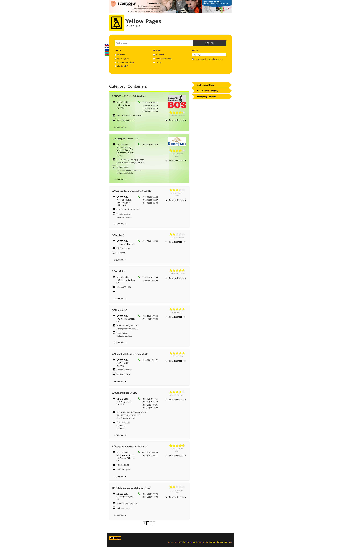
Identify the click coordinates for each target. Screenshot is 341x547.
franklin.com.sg (123, 374)
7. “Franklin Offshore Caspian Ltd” (130, 354)
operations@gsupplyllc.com (129, 415)
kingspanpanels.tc (125, 173)
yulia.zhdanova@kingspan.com (130, 162)
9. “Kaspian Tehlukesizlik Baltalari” (130, 446)
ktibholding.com (124, 469)
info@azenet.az (123, 248)
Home (170, 542)
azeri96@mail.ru (124, 287)
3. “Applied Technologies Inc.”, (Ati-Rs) (132, 191)
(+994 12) (150, 102)
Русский (107, 50)
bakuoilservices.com (126, 120)
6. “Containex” (119, 310)
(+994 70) (150, 316)
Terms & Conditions (214, 542)
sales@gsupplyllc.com (126, 418)
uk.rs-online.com (124, 217)
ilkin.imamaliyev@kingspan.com (131, 159)
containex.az (122, 333)
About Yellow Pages (183, 542)
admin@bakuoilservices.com (129, 115)
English (107, 46)
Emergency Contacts (206, 96)
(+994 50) (150, 241)
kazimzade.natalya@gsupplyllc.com (132, 412)
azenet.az (121, 252)
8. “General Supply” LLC (124, 393)
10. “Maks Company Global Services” (131, 488)
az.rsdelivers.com (124, 214)
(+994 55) (150, 319)
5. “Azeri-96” (118, 271)
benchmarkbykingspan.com (129, 170)
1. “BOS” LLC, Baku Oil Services (129, 96)
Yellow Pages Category (207, 90)
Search (209, 43)
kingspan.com (123, 167)
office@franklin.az (125, 369)
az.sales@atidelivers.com (128, 209)
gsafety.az (121, 425)
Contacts (228, 542)
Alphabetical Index (205, 85)
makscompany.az (124, 336)
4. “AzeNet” (118, 235)
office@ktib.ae (123, 465)
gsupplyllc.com (123, 422)
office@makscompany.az (127, 328)
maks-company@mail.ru (127, 325)
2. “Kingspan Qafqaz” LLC (125, 139)
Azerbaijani (107, 54)
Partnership (198, 542)
